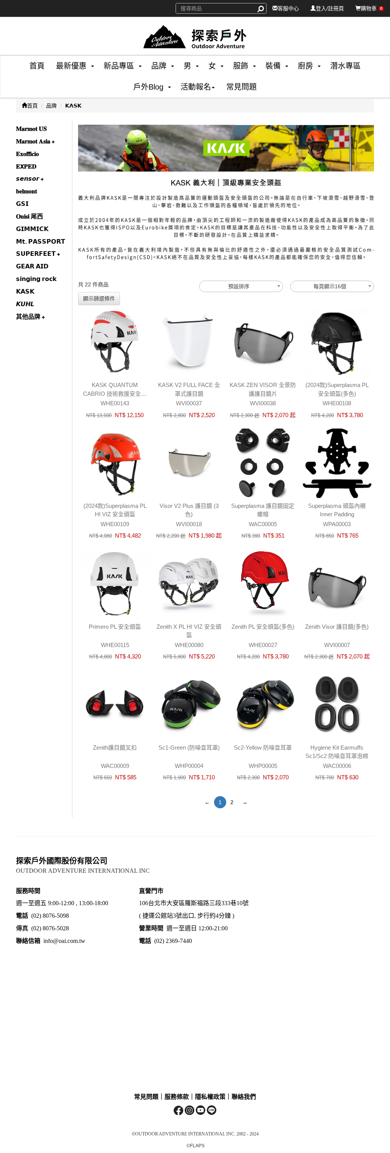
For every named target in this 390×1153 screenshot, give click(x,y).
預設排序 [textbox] (238, 286)
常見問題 (241, 87)
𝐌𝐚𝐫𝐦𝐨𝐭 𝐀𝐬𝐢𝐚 (34, 141)
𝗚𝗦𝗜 (22, 204)
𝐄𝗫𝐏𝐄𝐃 (26, 166)
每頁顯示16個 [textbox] (329, 286)
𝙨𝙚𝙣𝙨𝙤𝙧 (28, 178)
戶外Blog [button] (148, 87)
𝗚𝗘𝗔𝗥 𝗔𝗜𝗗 (32, 266)
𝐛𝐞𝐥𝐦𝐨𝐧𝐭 (26, 191)
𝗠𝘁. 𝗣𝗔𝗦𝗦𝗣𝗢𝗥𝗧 (40, 241)
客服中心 (288, 8)
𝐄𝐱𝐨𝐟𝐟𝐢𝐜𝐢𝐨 (27, 154)
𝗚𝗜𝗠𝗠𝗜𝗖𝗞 (32, 229)
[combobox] (241, 286)
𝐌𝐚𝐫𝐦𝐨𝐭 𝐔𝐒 (31, 128)
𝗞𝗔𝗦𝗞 (73, 106)
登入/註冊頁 (330, 8)
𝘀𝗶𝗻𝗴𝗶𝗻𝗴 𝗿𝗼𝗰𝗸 (36, 279)
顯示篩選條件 (99, 298)
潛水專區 (345, 66)
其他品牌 (29, 316)
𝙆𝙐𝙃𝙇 (25, 304)
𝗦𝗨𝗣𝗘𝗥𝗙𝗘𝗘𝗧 (36, 254)
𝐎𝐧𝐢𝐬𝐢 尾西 (29, 216)
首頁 (37, 66)
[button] (68, 66)
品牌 (51, 106)
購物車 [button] (371, 8)
